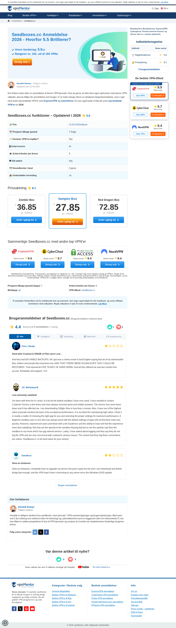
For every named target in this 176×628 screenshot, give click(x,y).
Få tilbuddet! (157, 95)
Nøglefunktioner (143, 55)
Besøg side (21, 62)
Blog (10, 15)
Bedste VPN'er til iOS (61, 602)
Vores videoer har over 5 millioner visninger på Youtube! (50, 567)
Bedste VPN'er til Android (63, 605)
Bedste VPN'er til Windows (64, 595)
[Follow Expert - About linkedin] (35, 532)
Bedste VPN (29, 15)
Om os (134, 591)
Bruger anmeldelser (67, 485)
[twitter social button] (20, 608)
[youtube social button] (32, 608)
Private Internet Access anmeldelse (107, 602)
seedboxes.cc (88, 290)
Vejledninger (123, 15)
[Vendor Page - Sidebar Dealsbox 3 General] (149, 129)
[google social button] (26, 608)
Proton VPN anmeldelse (102, 598)
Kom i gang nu (66, 221)
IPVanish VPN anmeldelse (103, 605)
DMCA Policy (137, 612)
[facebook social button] (14, 608)
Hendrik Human (24, 83)
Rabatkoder (74, 15)
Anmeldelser (98, 15)
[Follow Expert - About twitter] (40, 532)
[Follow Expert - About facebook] (46, 532)
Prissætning (141, 62)
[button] (5, 622)
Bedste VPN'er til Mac (62, 598)
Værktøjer (52, 15)
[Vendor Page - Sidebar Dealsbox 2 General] (149, 110)
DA (165, 8)
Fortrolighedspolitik (139, 598)
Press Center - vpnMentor (142, 609)
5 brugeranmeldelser (149, 69)
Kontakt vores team (139, 595)
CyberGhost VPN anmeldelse (104, 595)
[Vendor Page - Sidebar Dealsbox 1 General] (149, 91)
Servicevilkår (137, 602)
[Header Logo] (19, 8)
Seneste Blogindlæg (61, 591)
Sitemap (134, 605)
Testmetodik (136, 616)
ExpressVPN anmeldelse (102, 591)
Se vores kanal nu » (101, 567)
